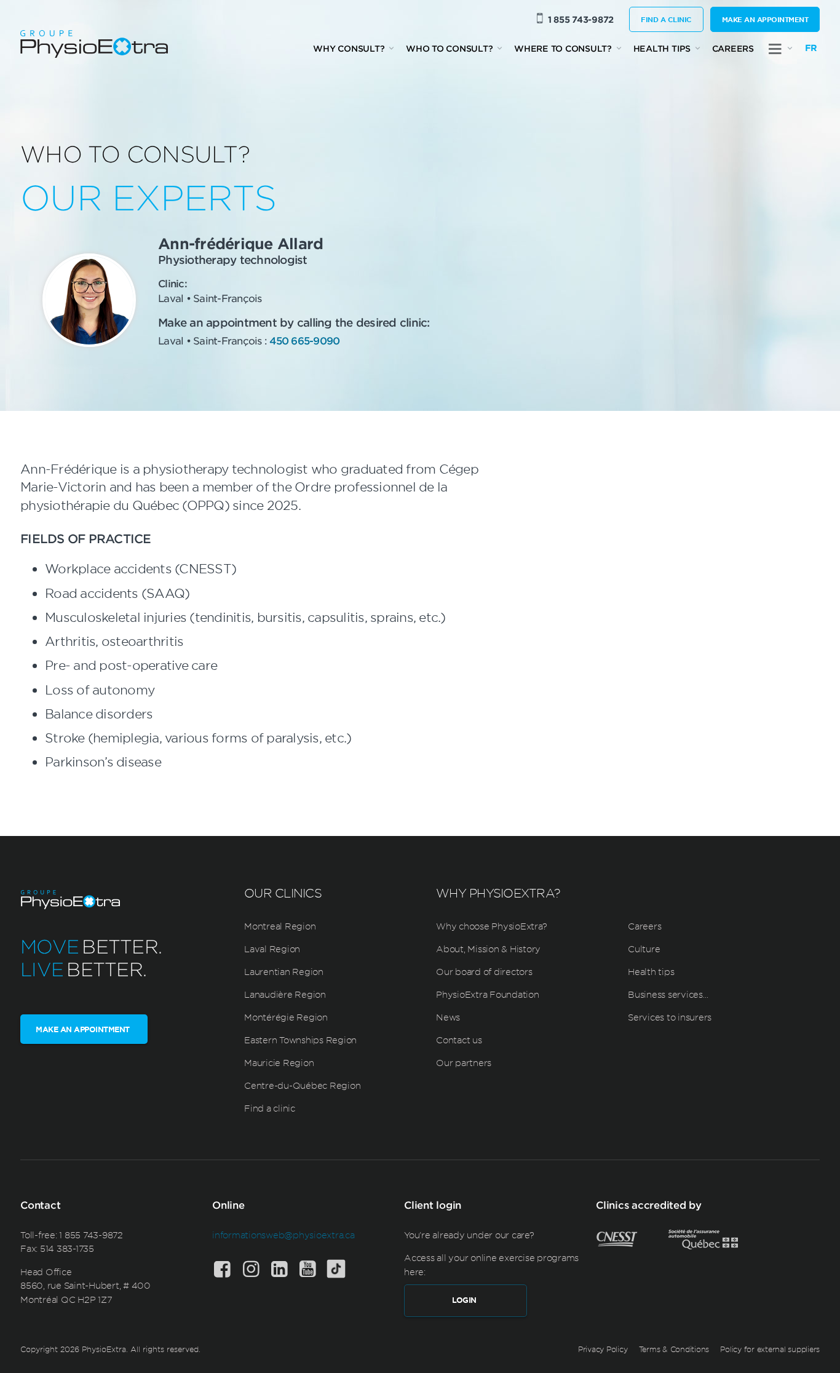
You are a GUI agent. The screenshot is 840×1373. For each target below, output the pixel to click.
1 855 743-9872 (581, 19)
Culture (644, 948)
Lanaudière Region (285, 994)
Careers (733, 48)
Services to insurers (669, 1016)
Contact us (459, 1039)
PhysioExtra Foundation (487, 994)
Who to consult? (449, 48)
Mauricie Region (279, 1062)
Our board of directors (484, 971)
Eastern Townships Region (300, 1039)
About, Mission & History (488, 948)
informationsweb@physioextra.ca (283, 1234)
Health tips (662, 48)
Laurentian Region (283, 971)
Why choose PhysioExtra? (491, 925)
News (448, 1016)
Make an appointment (765, 19)
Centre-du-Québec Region (302, 1085)
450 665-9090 (304, 340)
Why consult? (348, 48)
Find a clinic (666, 19)
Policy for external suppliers (770, 1349)
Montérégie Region (286, 1016)
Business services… (668, 994)
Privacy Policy (603, 1349)
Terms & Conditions (674, 1349)
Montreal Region (279, 925)
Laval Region (272, 948)
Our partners (463, 1062)
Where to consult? (563, 48)
